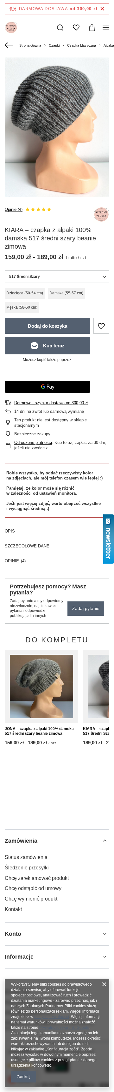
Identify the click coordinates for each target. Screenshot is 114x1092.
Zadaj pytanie (85, 608)
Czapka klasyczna (81, 45)
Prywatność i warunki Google (64, 1027)
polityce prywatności (51, 1017)
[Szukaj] (60, 27)
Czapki (54, 45)
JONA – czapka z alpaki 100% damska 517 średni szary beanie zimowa (39, 731)
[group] (57, 127)
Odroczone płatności (33, 442)
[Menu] (107, 27)
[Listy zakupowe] (76, 27)
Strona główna (30, 45)
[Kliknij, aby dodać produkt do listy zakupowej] (101, 326)
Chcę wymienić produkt (31, 898)
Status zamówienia (26, 857)
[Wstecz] (9, 45)
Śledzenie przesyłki (27, 867)
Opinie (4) (13, 209)
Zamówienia (21, 841)
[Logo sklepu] (11, 27)
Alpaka (109, 45)
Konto (13, 934)
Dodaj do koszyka (47, 326)
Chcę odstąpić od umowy (33, 888)
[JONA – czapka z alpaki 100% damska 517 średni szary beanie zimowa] (41, 686)
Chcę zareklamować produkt (37, 878)
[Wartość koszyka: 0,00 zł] (92, 27)
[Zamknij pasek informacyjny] (102, 9)
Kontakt (13, 909)
